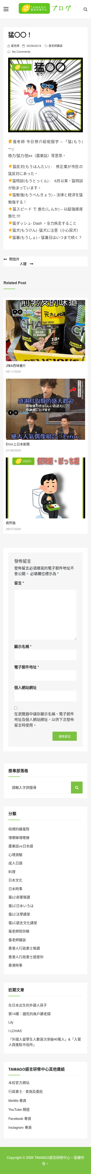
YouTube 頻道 (19, 1109)
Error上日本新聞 (18, 444)
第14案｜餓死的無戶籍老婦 (29, 1013)
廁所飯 (11, 522)
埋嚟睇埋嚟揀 (18, 837)
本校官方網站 (18, 1082)
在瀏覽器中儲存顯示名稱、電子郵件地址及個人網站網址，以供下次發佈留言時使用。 (44, 719)
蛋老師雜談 (56, 46)
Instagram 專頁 (20, 1127)
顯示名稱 (23, 646)
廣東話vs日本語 (20, 845)
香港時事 (15, 965)
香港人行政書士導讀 (24, 948)
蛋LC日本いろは (21, 905)
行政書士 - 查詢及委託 (25, 1091)
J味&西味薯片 (16, 365)
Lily (11, 1022)
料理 (11, 871)
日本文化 (15, 879)
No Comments (21, 51)
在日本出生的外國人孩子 (27, 1005)
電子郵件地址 (26, 667)
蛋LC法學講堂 (19, 914)
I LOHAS (15, 1030)
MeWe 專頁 (17, 1100)
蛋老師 (15, 46)
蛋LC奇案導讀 (19, 896)
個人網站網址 (25, 687)
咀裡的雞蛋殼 (18, 828)
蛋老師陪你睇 (18, 931)
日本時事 (15, 888)
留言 (19, 583)
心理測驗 (15, 854)
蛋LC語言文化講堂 (22, 922)
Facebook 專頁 (19, 1118)
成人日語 (15, 862)
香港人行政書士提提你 (25, 956)
